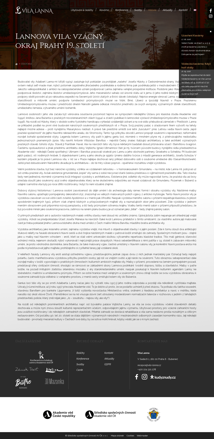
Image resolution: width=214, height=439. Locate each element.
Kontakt (183, 10)
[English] (195, 10)
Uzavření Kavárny (192, 35)
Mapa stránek (117, 435)
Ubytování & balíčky (82, 10)
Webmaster (142, 435)
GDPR (107, 364)
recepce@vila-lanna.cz (149, 365)
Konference (121, 10)
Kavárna (104, 10)
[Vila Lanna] (34, 9)
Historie (152, 10)
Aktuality (167, 10)
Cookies (130, 435)
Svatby (138, 10)
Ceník (79, 369)
